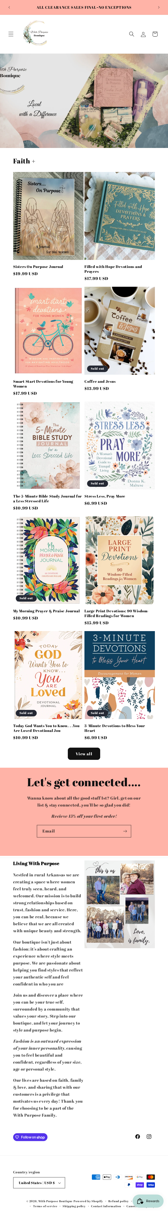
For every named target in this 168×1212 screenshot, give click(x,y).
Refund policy (118, 1201)
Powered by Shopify (88, 1201)
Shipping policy (74, 1206)
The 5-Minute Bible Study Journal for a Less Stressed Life (47, 498)
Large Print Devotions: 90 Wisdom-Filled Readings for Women (116, 613)
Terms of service (45, 1206)
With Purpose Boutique (55, 1201)
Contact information (106, 1206)
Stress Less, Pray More (104, 496)
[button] (11, 34)
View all (84, 753)
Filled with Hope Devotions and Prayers (113, 269)
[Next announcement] (159, 7)
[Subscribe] (125, 831)
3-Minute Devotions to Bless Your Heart (114, 728)
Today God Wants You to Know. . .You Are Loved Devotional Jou (46, 728)
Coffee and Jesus (100, 381)
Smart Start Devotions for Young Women (43, 383)
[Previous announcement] (9, 7)
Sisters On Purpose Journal (38, 266)
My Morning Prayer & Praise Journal (46, 611)
